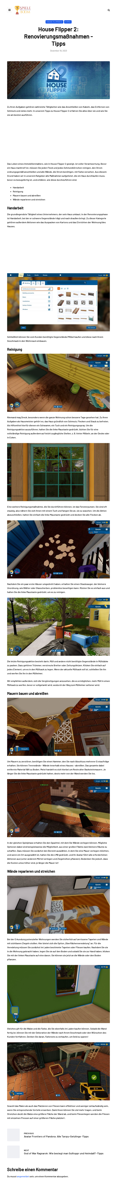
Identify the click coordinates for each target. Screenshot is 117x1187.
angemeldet (23, 1176)
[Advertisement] (58, 140)
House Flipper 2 (54, 22)
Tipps (67, 22)
